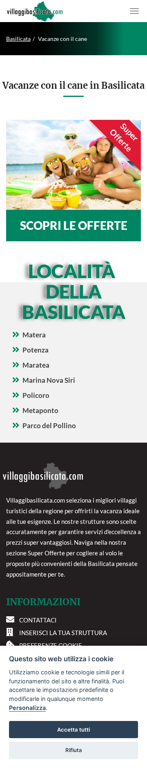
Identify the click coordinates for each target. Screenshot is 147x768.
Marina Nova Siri (48, 380)
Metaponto (40, 410)
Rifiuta (73, 750)
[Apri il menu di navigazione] (134, 11)
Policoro (35, 395)
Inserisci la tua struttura (63, 632)
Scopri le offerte (73, 225)
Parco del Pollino (49, 425)
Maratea (35, 365)
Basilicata (18, 38)
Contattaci (38, 620)
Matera (34, 334)
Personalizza (27, 707)
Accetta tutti (73, 729)
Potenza (35, 350)
